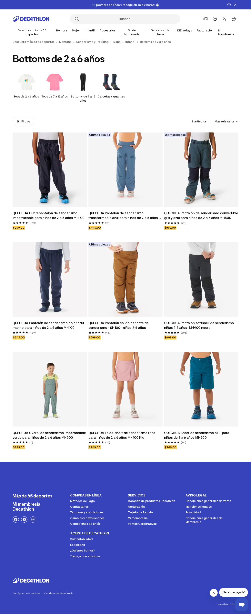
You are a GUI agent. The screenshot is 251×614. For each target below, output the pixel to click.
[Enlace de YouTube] (24, 519)
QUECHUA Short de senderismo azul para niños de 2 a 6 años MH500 (197, 435)
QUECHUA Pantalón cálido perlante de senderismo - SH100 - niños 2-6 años (118, 325)
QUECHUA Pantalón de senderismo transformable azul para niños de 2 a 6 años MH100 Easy (123, 215)
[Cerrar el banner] (235, 5)
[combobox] (226, 121)
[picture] (50, 169)
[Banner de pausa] (229, 5)
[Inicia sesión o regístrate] (224, 19)
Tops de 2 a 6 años (26, 96)
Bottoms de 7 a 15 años (83, 98)
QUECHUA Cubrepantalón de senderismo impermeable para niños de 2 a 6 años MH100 (49, 215)
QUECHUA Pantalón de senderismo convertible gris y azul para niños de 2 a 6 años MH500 (201, 215)
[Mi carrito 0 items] (233, 19)
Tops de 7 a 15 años (54, 96)
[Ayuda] (215, 19)
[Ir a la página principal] (31, 19)
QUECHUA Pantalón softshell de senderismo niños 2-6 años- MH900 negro (199, 325)
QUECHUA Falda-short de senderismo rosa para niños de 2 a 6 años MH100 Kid (122, 435)
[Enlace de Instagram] (33, 519)
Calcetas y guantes (111, 96)
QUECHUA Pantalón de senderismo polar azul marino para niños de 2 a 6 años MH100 (49, 325)
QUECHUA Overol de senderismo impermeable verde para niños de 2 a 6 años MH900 (50, 435)
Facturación (205, 30)
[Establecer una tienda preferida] (205, 19)
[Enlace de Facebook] (16, 519)
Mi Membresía (226, 32)
